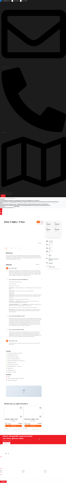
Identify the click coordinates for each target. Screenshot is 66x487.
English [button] (3, 195)
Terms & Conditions (4, 462)
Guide (49, 254)
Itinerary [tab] (11, 248)
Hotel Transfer (51, 250)
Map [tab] (19, 248)
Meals (49, 257)
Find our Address (24, 0)
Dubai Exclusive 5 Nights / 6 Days (31, 419)
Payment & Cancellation (5, 460)
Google (19, 259)
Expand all (37, 264)
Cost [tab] (15, 248)
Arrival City (50, 247)
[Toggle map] (21, 416)
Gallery (40, 243)
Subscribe (3, 481)
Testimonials (3, 466)
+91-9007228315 (16, 0)
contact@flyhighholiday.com (6, 0)
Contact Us (6, 443)
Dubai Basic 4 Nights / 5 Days (11, 419)
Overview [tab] (6, 248)
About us (2, 458)
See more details (13, 420)
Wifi (49, 265)
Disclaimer (2, 464)
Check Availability (54, 235)
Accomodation (51, 240)
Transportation (51, 262)
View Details (13, 425)
